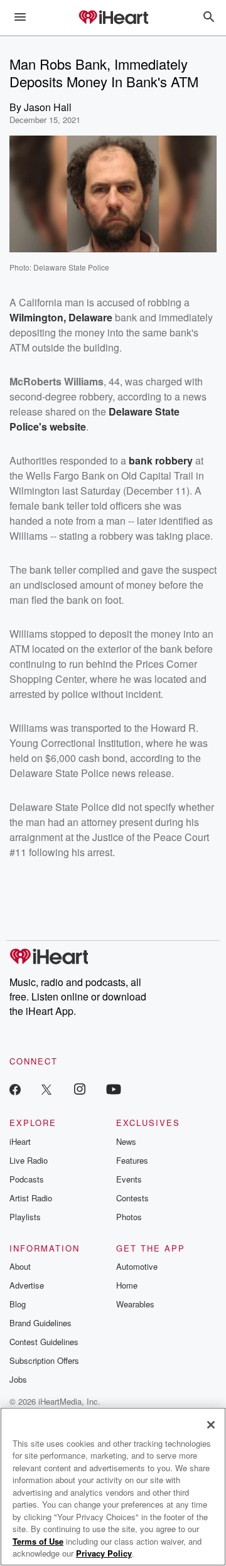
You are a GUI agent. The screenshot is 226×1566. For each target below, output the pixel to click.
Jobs (18, 1379)
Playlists (25, 1217)
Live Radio (28, 1160)
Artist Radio (30, 1198)
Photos (129, 1217)
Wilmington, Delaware (60, 317)
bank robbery (161, 460)
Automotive (137, 1266)
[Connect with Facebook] (15, 1088)
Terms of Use (38, 1541)
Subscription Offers (44, 1360)
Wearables (135, 1304)
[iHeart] (113, 18)
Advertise (26, 1285)
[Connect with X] (46, 1088)
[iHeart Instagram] (79, 1088)
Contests (132, 1198)
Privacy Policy (104, 1553)
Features (132, 1160)
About (20, 1266)
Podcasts (26, 1179)
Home (126, 1285)
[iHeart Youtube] (113, 1088)
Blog (17, 1304)
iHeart (20, 1141)
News (126, 1141)
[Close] (211, 1425)
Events (129, 1179)
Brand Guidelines (40, 1323)
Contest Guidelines (43, 1342)
